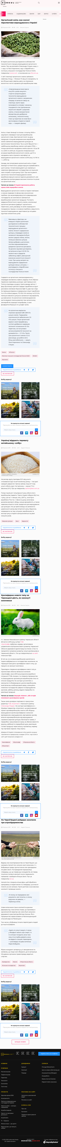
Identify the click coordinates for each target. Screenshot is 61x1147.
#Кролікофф (16, 742)
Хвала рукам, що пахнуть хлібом (8, 1127)
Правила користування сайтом (28, 1115)
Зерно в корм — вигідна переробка (8, 1106)
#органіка (5, 359)
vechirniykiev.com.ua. (32, 488)
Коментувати (7, 366)
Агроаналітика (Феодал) (49, 1073)
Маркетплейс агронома (49, 1082)
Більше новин (20, 1042)
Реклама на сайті (26, 1100)
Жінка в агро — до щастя (8, 1123)
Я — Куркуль (5, 1120)
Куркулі (23, 1067)
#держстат (25, 521)
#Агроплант (5, 746)
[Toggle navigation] (59, 3)
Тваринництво (5, 1074)
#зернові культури (7, 521)
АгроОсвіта (4, 1117)
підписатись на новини (49, 1053)
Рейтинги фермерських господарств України (8, 1102)
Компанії (24, 1070)
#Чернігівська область (26, 962)
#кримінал (22, 965)
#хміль (4, 352)
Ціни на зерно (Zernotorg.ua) (50, 1070)
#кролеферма (6, 742)
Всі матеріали (7, 373)
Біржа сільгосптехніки (48, 1079)
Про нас (23, 1108)
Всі (3, 14)
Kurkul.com (13, 73)
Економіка (4, 1083)
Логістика (4, 1086)
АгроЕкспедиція (6, 1110)
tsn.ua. (12, 879)
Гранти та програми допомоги (7, 1114)
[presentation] (1, 13)
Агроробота (45, 1076)
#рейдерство (6, 962)
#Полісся (11, 352)
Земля (32, 14)
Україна (10, 14)
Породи (23, 1073)
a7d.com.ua (34, 73)
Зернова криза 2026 (7, 1095)
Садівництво (21, 14)
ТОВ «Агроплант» (14, 704)
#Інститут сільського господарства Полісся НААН (16, 356)
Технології (4, 1080)
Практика (4, 1077)
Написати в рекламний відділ (28, 1096)
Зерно (46, 14)
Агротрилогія (5, 1098)
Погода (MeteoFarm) (48, 1067)
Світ (39, 14)
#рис (17, 521)
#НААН (35, 356)
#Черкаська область (29, 742)
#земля (15, 962)
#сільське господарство (8, 965)
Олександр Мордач (8, 706)
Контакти (24, 1111)
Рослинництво (5, 1071)
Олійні (54, 14)
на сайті (35, 653)
